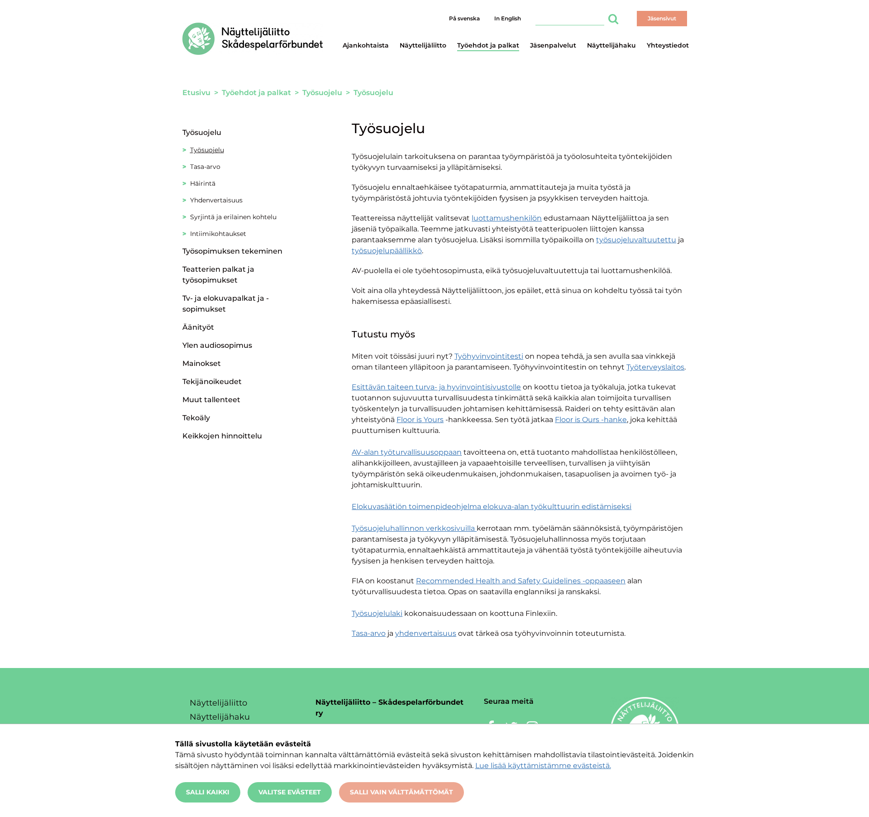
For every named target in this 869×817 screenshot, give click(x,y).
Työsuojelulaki (377, 613)
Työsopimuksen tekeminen (232, 251)
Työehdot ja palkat (488, 45)
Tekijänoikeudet (212, 381)
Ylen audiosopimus (217, 345)
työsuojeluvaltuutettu (636, 239)
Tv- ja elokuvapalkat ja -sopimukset (225, 303)
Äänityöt (198, 327)
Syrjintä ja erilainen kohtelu (233, 217)
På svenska (464, 18)
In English (507, 18)
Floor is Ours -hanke (591, 419)
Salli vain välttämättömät (401, 792)
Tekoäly (196, 417)
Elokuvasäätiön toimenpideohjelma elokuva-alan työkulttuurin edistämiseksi (491, 506)
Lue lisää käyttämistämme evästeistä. (543, 765)
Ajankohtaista (366, 45)
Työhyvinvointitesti (488, 356)
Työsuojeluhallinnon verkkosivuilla (414, 528)
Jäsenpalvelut (553, 45)
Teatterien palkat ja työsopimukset (218, 274)
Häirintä (202, 183)
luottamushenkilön (507, 218)
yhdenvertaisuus (425, 633)
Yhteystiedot (668, 45)
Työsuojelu (201, 132)
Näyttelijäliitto (423, 45)
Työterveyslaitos (655, 367)
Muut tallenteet (211, 399)
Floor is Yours (420, 419)
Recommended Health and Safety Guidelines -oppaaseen (520, 581)
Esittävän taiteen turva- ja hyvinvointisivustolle (436, 387)
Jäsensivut (662, 18)
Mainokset (201, 363)
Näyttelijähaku (611, 45)
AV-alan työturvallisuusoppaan (407, 452)
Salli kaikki (207, 792)
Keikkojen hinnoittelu (222, 436)
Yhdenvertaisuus (216, 200)
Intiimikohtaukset (218, 234)
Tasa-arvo (369, 633)
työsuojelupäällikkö (387, 250)
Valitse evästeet (289, 792)
